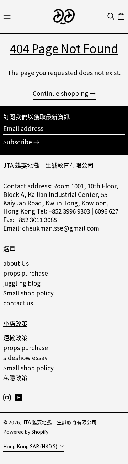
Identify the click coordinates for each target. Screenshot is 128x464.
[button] (110, 16)
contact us (18, 302)
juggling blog (22, 282)
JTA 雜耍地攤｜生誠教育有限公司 (48, 165)
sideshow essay (25, 357)
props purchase (25, 273)
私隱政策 (15, 377)
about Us (16, 263)
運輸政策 (15, 337)
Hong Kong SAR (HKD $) (30, 446)
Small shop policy (28, 292)
